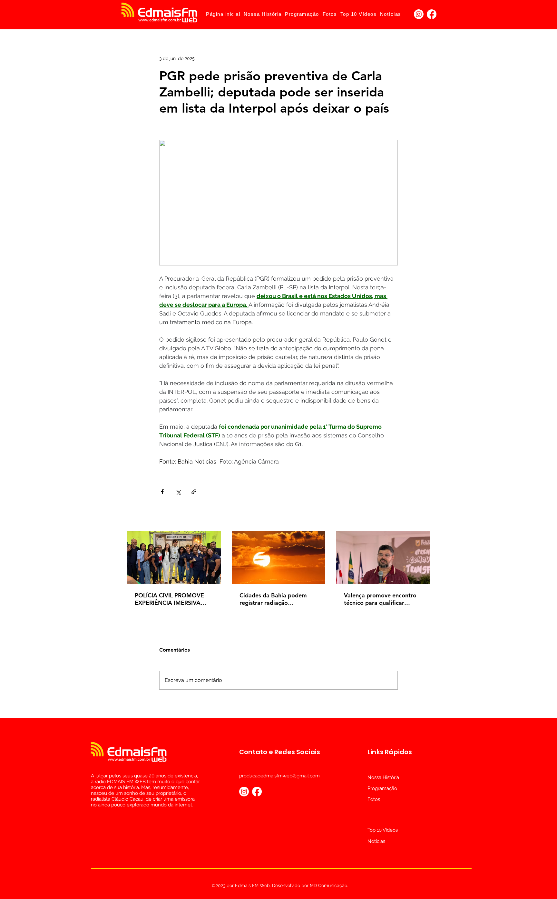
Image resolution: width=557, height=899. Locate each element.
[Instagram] (419, 14)
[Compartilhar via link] (194, 492)
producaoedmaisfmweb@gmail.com (279, 776)
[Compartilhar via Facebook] (162, 492)
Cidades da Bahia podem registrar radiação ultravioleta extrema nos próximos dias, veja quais (273, 599)
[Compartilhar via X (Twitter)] (178, 492)
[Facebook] (431, 14)
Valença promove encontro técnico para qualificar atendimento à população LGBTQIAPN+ (380, 599)
